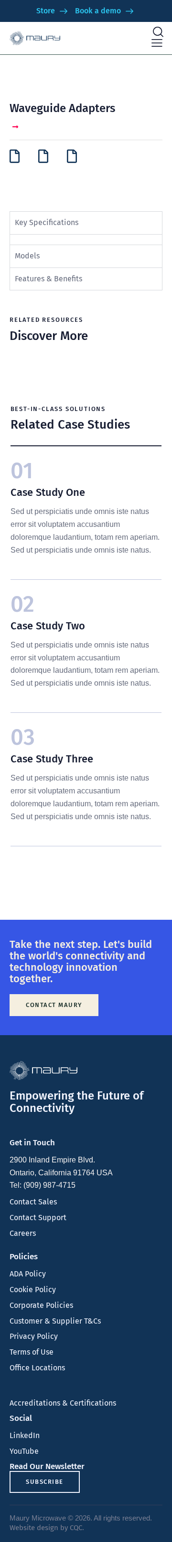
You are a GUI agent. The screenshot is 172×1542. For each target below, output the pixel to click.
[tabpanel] (86, 239)
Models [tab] (27, 255)
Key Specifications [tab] (46, 222)
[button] (156, 43)
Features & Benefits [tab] (48, 278)
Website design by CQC (46, 1527)
